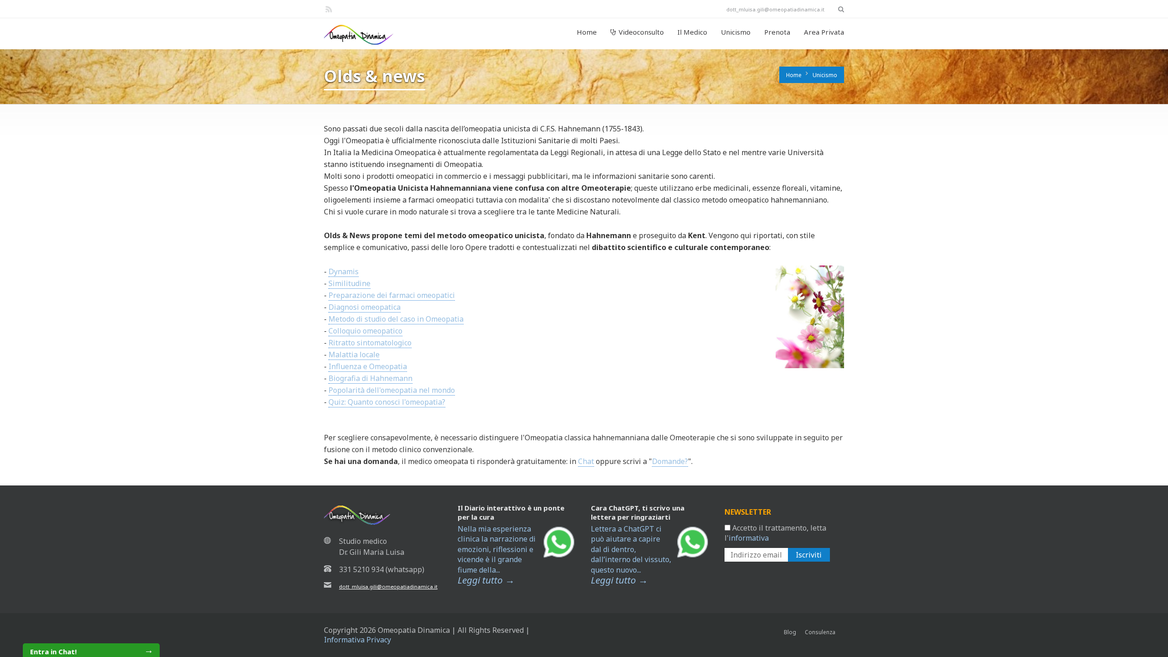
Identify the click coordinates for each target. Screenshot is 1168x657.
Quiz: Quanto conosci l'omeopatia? (386, 402)
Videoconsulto (641, 31)
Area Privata (824, 31)
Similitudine (349, 283)
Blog (790, 632)
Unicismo (736, 31)
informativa (749, 538)
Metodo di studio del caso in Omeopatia (396, 319)
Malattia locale (354, 354)
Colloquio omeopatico (365, 331)
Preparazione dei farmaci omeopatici (391, 295)
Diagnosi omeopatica (364, 307)
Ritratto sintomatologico (370, 343)
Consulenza (820, 632)
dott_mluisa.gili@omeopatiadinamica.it (388, 586)
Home (587, 31)
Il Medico (692, 31)
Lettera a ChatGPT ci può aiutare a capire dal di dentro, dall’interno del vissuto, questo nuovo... (631, 555)
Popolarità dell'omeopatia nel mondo (391, 390)
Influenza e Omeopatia (367, 366)
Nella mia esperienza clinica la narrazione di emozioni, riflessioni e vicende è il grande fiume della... (497, 555)
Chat (586, 461)
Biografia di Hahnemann (370, 378)
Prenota (777, 31)
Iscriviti (809, 555)
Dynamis (343, 271)
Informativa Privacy (357, 640)
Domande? (670, 461)
